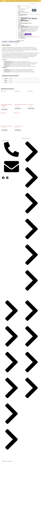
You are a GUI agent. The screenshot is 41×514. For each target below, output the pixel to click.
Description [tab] (5, 41)
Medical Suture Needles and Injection (23, 13)
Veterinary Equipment (22, 29)
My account (33, 3)
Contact (18, 41)
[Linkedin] (7, 178)
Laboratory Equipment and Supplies (25, 23)
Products (19, 7)
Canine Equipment (21, 37)
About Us (19, 5)
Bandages (20, 15)
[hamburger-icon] (24, 5)
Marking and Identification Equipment (22, 27)
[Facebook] (3, 178)
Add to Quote (4, 109)
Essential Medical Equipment (23, 17)
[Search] (27, 8)
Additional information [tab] (13, 41)
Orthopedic (35, 14)
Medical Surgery (36, 36)
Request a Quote (20, 40)
